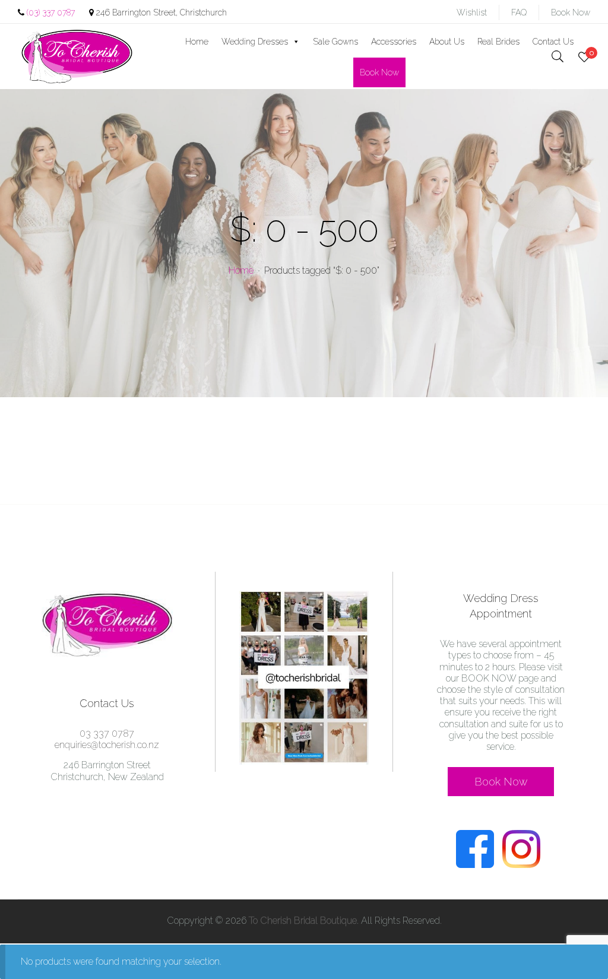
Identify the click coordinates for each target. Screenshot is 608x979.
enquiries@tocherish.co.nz (107, 744)
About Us (446, 41)
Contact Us (553, 41)
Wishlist (472, 12)
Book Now (570, 12)
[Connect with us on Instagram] (524, 864)
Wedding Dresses (254, 41)
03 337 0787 (107, 733)
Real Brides (498, 41)
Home (196, 41)
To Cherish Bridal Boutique (303, 920)
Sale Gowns (335, 41)
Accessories (393, 41)
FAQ (519, 12)
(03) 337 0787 (51, 12)
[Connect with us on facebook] (478, 864)
